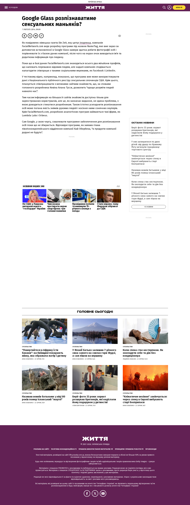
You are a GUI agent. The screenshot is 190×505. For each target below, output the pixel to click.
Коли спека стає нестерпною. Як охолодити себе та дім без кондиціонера (147, 184)
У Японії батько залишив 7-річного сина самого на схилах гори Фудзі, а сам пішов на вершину (148, 197)
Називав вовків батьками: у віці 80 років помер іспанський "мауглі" (148, 173)
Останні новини (142, 122)
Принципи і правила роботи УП (129, 449)
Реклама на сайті (41, 449)
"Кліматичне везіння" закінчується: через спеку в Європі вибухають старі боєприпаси (146, 160)
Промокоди (150, 449)
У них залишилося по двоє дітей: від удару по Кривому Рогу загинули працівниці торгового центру (146, 145)
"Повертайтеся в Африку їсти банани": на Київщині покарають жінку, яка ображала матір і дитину (44, 352)
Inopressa (85, 42)
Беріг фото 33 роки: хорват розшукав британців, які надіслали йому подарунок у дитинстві (146, 131)
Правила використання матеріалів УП (96, 449)
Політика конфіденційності (64, 449)
